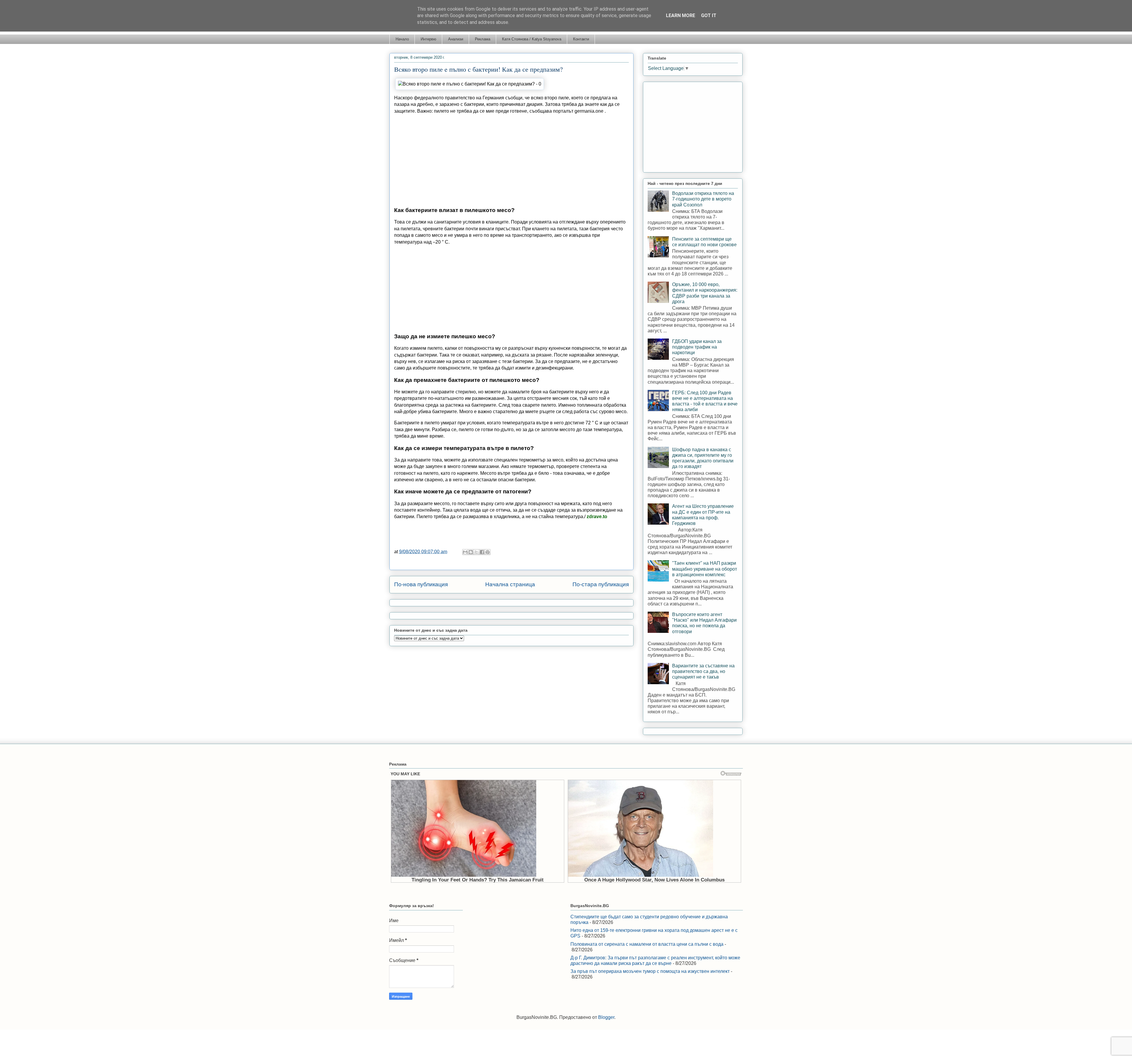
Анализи (455, 39)
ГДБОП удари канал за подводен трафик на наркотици (697, 347)
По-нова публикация (421, 584)
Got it (708, 15)
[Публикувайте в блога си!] (471, 552)
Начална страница (510, 584)
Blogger (606, 1017)
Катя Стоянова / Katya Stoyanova (531, 39)
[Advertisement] (511, 160)
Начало (402, 39)
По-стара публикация (600, 584)
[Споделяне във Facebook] (482, 552)
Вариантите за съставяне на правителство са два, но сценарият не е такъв (703, 671)
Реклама (482, 39)
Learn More (680, 15)
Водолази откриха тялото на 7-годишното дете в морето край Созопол (703, 199)
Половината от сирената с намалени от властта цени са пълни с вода (646, 944)
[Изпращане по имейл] (465, 552)
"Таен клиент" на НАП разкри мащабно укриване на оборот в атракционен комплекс (704, 569)
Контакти (581, 39)
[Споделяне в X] (476, 552)
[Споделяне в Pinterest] (488, 552)
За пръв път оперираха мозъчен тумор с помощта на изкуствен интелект (650, 971)
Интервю (428, 39)
